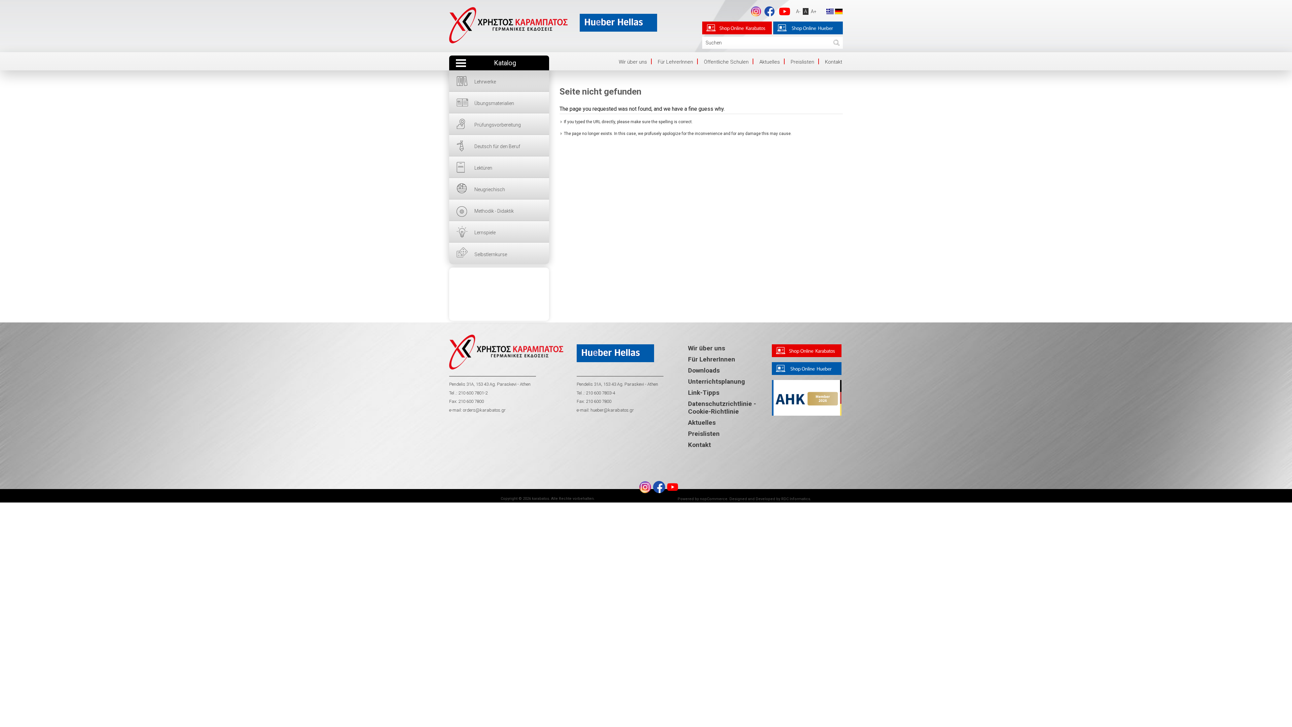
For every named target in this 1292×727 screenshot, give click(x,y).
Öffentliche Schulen (726, 62)
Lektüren (483, 168)
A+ (814, 11)
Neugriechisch (489, 189)
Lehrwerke (485, 81)
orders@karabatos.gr (484, 410)
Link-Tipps (703, 392)
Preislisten (802, 62)
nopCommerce (713, 499)
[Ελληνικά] (830, 11)
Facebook (769, 11)
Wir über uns (633, 62)
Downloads (704, 370)
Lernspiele (485, 232)
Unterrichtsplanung (716, 381)
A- (798, 11)
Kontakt (833, 62)
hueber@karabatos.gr (611, 410)
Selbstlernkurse (490, 254)
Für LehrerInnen (675, 62)
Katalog (505, 63)
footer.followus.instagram (756, 11)
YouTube (784, 11)
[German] (839, 11)
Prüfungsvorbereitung (497, 125)
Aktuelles (769, 62)
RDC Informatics (795, 499)
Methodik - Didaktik (494, 211)
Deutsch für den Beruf (497, 146)
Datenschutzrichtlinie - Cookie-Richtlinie (722, 407)
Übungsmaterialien (494, 103)
